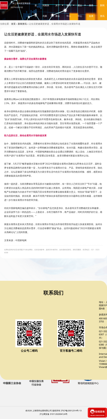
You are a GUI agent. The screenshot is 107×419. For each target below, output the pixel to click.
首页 (36, 11)
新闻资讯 (22, 23)
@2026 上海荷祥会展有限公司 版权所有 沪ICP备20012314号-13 (53, 410)
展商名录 (91, 11)
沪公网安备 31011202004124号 (53, 414)
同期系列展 (45, 11)
